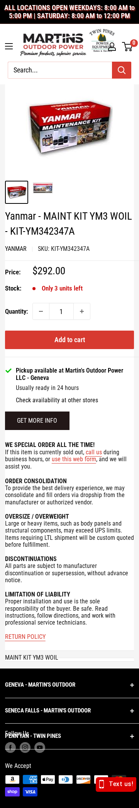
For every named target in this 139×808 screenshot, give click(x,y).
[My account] (112, 46)
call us (94, 452)
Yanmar (16, 248)
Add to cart (69, 340)
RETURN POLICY (25, 636)
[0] (127, 46)
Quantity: (16, 311)
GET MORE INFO (37, 420)
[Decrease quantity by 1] (41, 311)
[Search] (121, 70)
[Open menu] (9, 46)
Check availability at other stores (57, 400)
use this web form (74, 459)
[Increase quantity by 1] (82, 311)
